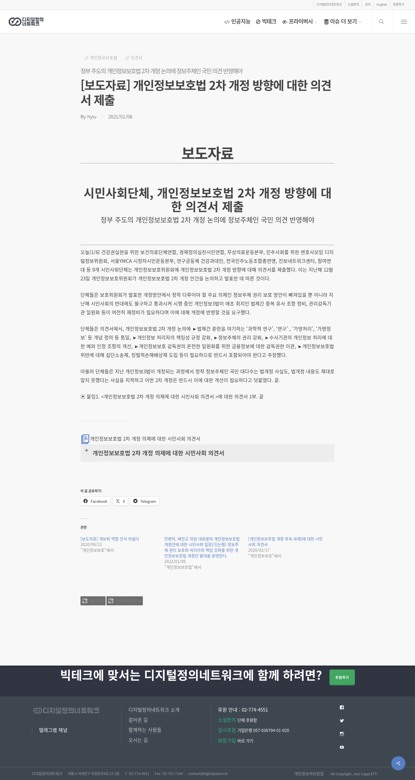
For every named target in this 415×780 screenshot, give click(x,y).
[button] (404, 21)
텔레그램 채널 (53, 729)
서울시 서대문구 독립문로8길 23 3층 (93, 773)
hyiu (92, 116)
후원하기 (342, 677)
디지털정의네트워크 (47, 773)
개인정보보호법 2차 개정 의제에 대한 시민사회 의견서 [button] (158, 452)
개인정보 (96, 601)
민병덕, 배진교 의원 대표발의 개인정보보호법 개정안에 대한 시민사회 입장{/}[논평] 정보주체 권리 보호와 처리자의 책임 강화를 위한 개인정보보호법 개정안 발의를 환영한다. (202, 547)
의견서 (137, 57)
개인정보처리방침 (309, 773)
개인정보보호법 (103, 57)
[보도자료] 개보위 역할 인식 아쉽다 (109, 538)
